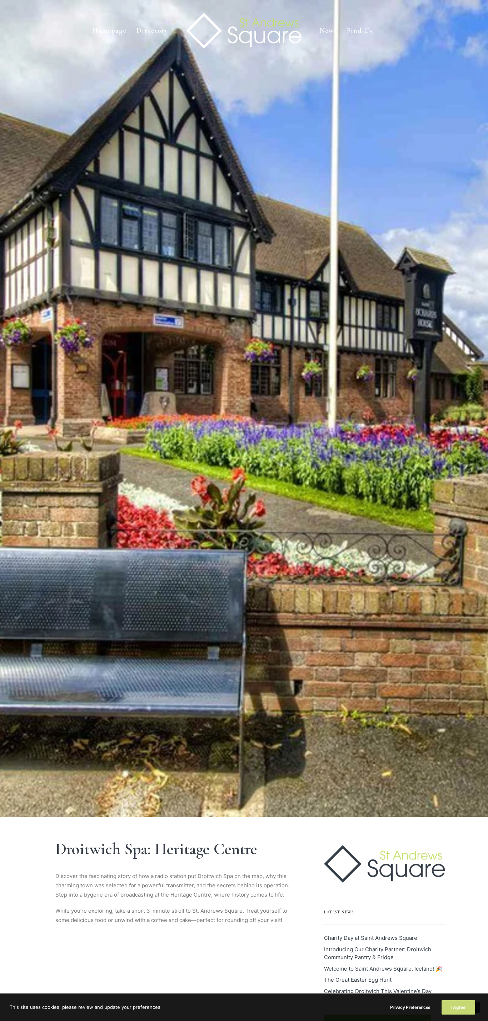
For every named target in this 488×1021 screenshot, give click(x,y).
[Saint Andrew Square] (244, 31)
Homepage (109, 30)
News (328, 30)
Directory (152, 30)
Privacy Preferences (410, 1007)
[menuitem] (109, 30)
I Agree (458, 1007)
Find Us (359, 30)
